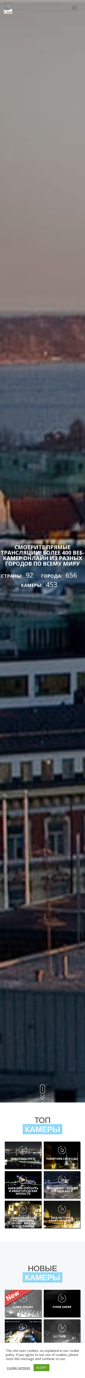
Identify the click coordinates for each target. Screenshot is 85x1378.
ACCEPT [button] (41, 1367)
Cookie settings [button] (18, 1368)
